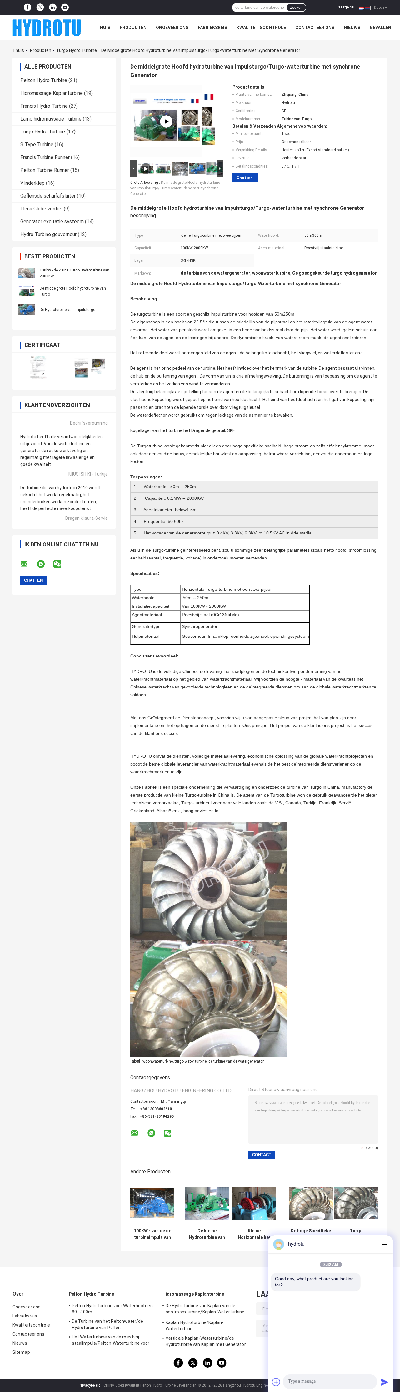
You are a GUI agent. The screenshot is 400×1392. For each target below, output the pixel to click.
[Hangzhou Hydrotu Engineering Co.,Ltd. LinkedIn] (52, 7)
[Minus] (384, 1244)
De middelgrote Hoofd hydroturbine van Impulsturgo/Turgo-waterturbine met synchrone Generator (175, 188)
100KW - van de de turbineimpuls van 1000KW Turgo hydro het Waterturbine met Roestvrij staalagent (152, 1234)
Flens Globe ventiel (41, 209)
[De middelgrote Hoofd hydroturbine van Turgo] (26, 291)
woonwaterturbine (157, 1061)
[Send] (384, 1382)
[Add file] (276, 1382)
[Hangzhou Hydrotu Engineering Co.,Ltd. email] (28, 564)
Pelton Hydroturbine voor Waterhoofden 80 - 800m (112, 1308)
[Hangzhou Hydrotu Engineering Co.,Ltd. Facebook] (27, 7)
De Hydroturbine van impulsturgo (67, 309)
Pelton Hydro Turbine (43, 80)
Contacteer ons (314, 27)
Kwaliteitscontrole (261, 27)
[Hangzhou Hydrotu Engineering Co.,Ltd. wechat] (61, 564)
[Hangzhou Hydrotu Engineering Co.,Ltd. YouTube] (65, 7)
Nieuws (352, 27)
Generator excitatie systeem (52, 221)
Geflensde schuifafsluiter (48, 196)
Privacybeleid (90, 1385)
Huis (105, 27)
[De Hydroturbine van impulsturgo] (26, 309)
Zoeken (296, 7)
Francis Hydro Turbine (44, 106)
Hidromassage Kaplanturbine (51, 93)
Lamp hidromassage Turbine (51, 119)
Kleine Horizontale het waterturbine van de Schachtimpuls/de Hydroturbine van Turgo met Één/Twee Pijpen (254, 1234)
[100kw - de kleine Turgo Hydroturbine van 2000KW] (26, 273)
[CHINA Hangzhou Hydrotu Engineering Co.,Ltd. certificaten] (38, 367)
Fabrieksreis (212, 27)
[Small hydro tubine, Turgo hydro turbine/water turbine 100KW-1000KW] (166, 121)
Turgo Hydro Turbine (76, 50)
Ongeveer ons (172, 27)
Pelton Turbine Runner (44, 170)
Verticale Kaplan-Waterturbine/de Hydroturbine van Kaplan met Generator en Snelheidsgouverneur (206, 1342)
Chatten (245, 177)
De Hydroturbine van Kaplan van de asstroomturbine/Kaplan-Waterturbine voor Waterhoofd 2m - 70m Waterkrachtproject (205, 1309)
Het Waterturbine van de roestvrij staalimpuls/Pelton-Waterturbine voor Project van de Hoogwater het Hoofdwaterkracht (111, 1341)
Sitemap (21, 1352)
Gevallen (380, 27)
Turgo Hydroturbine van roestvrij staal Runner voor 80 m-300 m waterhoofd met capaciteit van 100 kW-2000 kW (356, 1234)
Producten (133, 27)
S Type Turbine (36, 144)
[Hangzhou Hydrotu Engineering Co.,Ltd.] (46, 27)
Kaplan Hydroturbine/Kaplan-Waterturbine (195, 1325)
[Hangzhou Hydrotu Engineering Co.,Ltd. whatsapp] (44, 564)
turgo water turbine (191, 1061)
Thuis (18, 50)
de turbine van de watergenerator (236, 1061)
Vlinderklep (32, 183)
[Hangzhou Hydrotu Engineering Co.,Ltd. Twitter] (40, 7)
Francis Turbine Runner (45, 157)
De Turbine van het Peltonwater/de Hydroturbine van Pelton (107, 1324)
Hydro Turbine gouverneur (48, 234)
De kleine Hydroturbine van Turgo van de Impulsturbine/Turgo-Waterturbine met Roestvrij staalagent (207, 1234)
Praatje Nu (345, 7)
